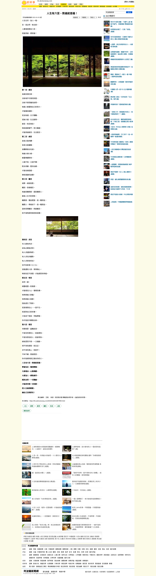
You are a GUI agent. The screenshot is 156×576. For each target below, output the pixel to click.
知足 (51, 406)
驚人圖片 (32, 566)
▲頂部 (117, 572)
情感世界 (52, 6)
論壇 (75, 4)
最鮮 (30, 563)
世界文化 (128, 555)
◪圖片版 (127, 8)
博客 (81, 4)
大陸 (45, 549)
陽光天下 (86, 566)
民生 (87, 549)
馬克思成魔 (53, 536)
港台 (103, 549)
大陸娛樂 (36, 560)
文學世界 (53, 558)
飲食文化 (45, 6)
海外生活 (64, 555)
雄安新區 (51, 539)
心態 (58, 406)
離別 (45, 406)
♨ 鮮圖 (115, 6)
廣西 (34, 536)
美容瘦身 (107, 555)
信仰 (107, 549)
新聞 (46, 4)
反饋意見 (95, 572)
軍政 (34, 549)
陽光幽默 (79, 566)
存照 (82, 552)
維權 (91, 549)
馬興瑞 (45, 536)
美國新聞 (40, 549)
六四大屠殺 (80, 536)
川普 (41, 536)
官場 (83, 549)
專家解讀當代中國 (54, 566)
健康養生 (36, 555)
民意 (86, 552)
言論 (34, 552)
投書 (74, 552)
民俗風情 (109, 6)
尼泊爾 (31, 541)
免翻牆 (131, 2)
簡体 (126, 2)
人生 (25, 406)
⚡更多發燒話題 (28, 533)
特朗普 (97, 536)
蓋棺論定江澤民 (41, 566)
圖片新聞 (113, 549)
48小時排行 (110, 16)
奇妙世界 (96, 6)
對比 (78, 552)
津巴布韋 (68, 539)
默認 (99, 17)
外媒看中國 (41, 552)
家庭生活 (50, 555)
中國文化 (93, 555)
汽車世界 (65, 6)
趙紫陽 (94, 539)
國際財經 (65, 549)
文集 (58, 552)
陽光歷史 (72, 566)
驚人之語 (49, 552)
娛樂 (69, 4)
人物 (71, 549)
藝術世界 (100, 555)
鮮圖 (110, 563)
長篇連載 (60, 558)
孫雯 (46, 539)
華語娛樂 (43, 560)
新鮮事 (63, 4)
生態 (99, 549)
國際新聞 (58, 549)
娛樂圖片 (85, 560)
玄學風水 (71, 555)
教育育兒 (85, 555)
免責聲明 (103, 572)
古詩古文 (114, 555)
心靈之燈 (57, 555)
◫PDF (132, 8)
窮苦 (31, 406)
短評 (66, 552)
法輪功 (91, 536)
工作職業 (78, 555)
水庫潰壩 (60, 536)
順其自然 (27, 411)
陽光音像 (100, 566)
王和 (47, 397)
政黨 (62, 552)
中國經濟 (72, 536)
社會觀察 (58, 6)
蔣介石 (57, 539)
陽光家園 (93, 566)
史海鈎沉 (43, 555)
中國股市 (26, 539)
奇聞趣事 (84, 6)
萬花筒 (90, 6)
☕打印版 (121, 8)
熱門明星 (50, 560)
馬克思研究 (64, 566)
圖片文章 (67, 558)
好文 (70, 552)
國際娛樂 (64, 560)
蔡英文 (88, 539)
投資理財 (121, 555)
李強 (37, 539)
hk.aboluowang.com (44, 1)
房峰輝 (79, 539)
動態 (54, 552)
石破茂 (41, 539)
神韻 (37, 536)
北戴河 (62, 539)
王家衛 (25, 541)
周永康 (99, 539)
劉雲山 (74, 539)
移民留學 (71, 6)
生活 (57, 4)
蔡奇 (84, 539)
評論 (51, 4)
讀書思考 (32, 558)
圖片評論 (92, 552)
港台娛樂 (57, 560)
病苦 (38, 406)
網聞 (75, 549)
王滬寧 (32, 539)
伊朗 (25, 536)
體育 (95, 549)
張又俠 (86, 536)
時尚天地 (78, 6)
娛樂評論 (71, 560)
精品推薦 (78, 560)
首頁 (40, 4)
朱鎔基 (29, 536)
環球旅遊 (102, 6)
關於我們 (88, 572)
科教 (79, 549)
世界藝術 (46, 558)
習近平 (66, 536)
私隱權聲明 (110, 572)
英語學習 (39, 558)
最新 (40, 6)
